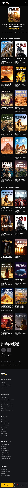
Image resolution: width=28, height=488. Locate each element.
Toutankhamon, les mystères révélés (20, 83)
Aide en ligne (4, 397)
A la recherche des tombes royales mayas (20, 60)
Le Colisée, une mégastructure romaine (5, 60)
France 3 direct (5, 423)
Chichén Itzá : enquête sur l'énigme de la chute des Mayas (7, 84)
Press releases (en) (6, 384)
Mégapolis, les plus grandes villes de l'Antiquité (20, 209)
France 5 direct (5, 425)
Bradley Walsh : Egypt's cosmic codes (21, 132)
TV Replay (3, 446)
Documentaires (8, 30)
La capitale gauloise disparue (6, 132)
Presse (3, 382)
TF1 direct (3, 420)
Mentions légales (5, 401)
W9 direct (3, 431)
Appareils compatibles (6, 410)
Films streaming (5, 450)
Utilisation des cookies (6, 403)
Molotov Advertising (6, 386)
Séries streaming (5, 452)
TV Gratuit (3, 448)
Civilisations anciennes (18, 30)
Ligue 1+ (3, 473)
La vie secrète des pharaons (6, 232)
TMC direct (4, 433)
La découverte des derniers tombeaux (6, 257)
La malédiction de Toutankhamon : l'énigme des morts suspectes (6, 332)
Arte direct (4, 429)
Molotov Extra (4, 469)
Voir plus (24, 32)
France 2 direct (5, 422)
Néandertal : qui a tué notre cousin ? (7, 108)
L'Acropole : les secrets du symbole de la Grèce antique (20, 306)
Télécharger (4, 408)
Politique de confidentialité (7, 399)
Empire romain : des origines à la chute (20, 178)
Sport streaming (5, 454)
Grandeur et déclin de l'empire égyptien (7, 178)
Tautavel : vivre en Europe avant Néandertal (19, 281)
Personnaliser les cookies (7, 407)
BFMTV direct (4, 435)
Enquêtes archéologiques (19, 257)
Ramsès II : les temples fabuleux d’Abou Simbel (19, 109)
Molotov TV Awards (6, 456)
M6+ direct (4, 427)
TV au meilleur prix (5, 475)
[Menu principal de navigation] (25, 3)
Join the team (4, 388)
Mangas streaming (5, 458)
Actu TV (3, 460)
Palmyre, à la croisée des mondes (20, 155)
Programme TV (5, 444)
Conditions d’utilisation (6, 405)
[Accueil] (5, 2)
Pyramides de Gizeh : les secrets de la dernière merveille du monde (7, 307)
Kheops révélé (5, 154)
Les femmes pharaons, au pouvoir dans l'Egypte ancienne (7, 281)
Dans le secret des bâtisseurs (20, 331)
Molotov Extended (5, 471)
